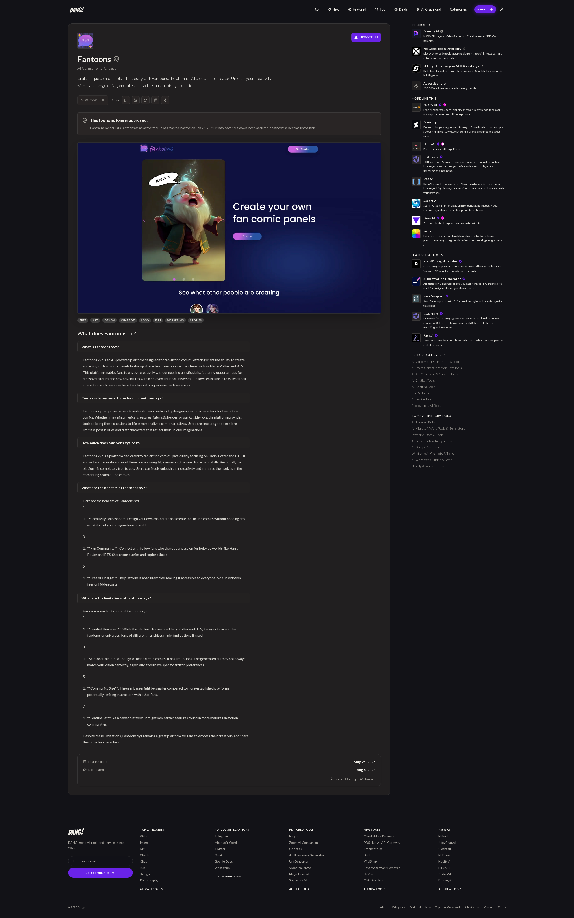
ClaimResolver (374, 880)
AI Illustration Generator (306, 855)
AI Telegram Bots (423, 422)
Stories (196, 320)
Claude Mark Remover (379, 836)
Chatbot (128, 320)
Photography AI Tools (426, 405)
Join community (97, 872)
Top (382, 9)
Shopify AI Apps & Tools (428, 466)
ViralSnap (370, 861)
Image (144, 842)
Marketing (175, 320)
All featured (299, 889)
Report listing (346, 779)
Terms (502, 907)
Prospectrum (373, 849)
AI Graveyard (431, 9)
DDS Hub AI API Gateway (382, 842)
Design (109, 320)
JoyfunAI (444, 874)
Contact (489, 907)
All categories (151, 889)
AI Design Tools (422, 399)
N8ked (443, 836)
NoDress (444, 855)
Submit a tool (472, 907)
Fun (158, 320)
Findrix (368, 855)
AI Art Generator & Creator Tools (435, 374)
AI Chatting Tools (423, 387)
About (383, 907)
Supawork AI (298, 880)
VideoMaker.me (300, 868)
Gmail (218, 855)
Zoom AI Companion (303, 842)
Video (144, 836)
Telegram (221, 836)
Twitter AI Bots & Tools (428, 435)
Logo (145, 320)
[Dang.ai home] (76, 9)
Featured (359, 9)
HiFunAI (444, 868)
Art (95, 320)
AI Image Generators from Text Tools (437, 368)
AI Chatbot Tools (423, 380)
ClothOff (444, 849)
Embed (370, 779)
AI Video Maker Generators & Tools (436, 361)
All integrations (228, 876)
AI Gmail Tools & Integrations (432, 441)
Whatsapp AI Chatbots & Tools (433, 453)
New (335, 9)
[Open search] (317, 9)
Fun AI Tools (420, 393)
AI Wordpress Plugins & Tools (432, 460)
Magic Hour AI (299, 874)
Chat (143, 861)
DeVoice (369, 874)
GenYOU (295, 849)
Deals (403, 9)
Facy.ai (293, 836)
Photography (149, 880)
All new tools (374, 889)
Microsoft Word (226, 842)
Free (83, 320)
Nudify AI (445, 861)
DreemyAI (445, 880)
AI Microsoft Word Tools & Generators (438, 428)
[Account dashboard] (502, 9)
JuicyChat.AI (447, 842)
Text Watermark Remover (382, 868)
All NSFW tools (449, 889)
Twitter (220, 849)
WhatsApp (222, 868)
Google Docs (224, 861)
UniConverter (299, 861)
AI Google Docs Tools (426, 447)
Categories (458, 9)
